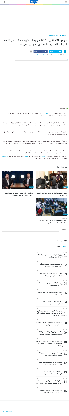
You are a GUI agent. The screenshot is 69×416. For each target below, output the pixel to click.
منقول (26, 156)
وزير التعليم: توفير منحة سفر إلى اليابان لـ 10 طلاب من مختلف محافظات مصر (52, 354)
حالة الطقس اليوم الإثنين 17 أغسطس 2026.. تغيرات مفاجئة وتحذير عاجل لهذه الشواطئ (53, 275)
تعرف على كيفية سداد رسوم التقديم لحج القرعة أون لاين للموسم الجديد (52, 284)
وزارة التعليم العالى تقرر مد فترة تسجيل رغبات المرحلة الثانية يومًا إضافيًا (52, 256)
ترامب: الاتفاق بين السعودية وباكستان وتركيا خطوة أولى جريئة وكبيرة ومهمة (53, 363)
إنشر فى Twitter (53, 51)
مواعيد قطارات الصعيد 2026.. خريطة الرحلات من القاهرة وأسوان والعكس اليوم (51, 324)
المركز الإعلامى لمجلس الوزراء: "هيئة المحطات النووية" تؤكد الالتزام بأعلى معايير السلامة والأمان (51, 382)
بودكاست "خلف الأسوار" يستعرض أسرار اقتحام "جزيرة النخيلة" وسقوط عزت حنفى (19, 194)
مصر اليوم (52, 35)
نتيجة (24, 125)
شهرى (58, 246)
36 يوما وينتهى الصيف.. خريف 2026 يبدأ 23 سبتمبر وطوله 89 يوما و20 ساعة (53, 265)
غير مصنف (58, 35)
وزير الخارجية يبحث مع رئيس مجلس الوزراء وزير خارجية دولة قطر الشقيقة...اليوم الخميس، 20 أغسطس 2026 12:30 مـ (51, 343)
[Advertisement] (34, 18)
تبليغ (38, 54)
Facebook (63, 229)
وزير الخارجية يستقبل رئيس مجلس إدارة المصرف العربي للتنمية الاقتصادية (53, 391)
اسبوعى (65, 246)
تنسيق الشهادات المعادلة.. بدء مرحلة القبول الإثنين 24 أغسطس (52, 194)
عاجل (46, 113)
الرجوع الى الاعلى (7, 411)
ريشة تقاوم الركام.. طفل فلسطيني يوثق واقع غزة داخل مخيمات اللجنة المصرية (52, 373)
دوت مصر (40, 150)
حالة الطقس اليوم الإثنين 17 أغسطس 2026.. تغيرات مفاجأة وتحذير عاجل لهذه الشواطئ (53, 333)
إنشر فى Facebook (39, 51)
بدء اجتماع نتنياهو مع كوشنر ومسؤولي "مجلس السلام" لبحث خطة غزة (52, 303)
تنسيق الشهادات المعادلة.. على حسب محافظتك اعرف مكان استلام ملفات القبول (53, 221)
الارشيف (64, 35)
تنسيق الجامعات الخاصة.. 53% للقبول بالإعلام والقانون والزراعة (52, 293)
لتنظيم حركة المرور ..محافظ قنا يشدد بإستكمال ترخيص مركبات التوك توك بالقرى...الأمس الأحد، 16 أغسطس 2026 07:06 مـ (52, 313)
